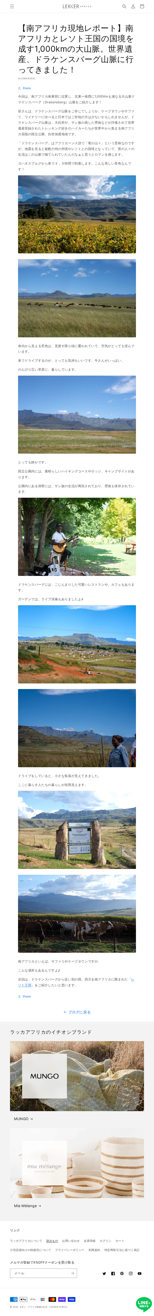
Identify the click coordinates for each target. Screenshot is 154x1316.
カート (120, 1240)
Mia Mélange (25, 1206)
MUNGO (21, 1119)
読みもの (52, 1240)
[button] (12, 6)
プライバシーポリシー (69, 1250)
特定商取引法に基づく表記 (122, 1250)
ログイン (105, 1240)
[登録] (72, 1273)
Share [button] (27, 88)
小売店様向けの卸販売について (30, 1250)
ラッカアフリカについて (26, 1240)
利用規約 (94, 1250)
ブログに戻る (79, 1012)
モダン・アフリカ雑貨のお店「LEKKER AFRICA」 (44, 1307)
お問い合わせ (71, 1240)
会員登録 (89, 1240)
